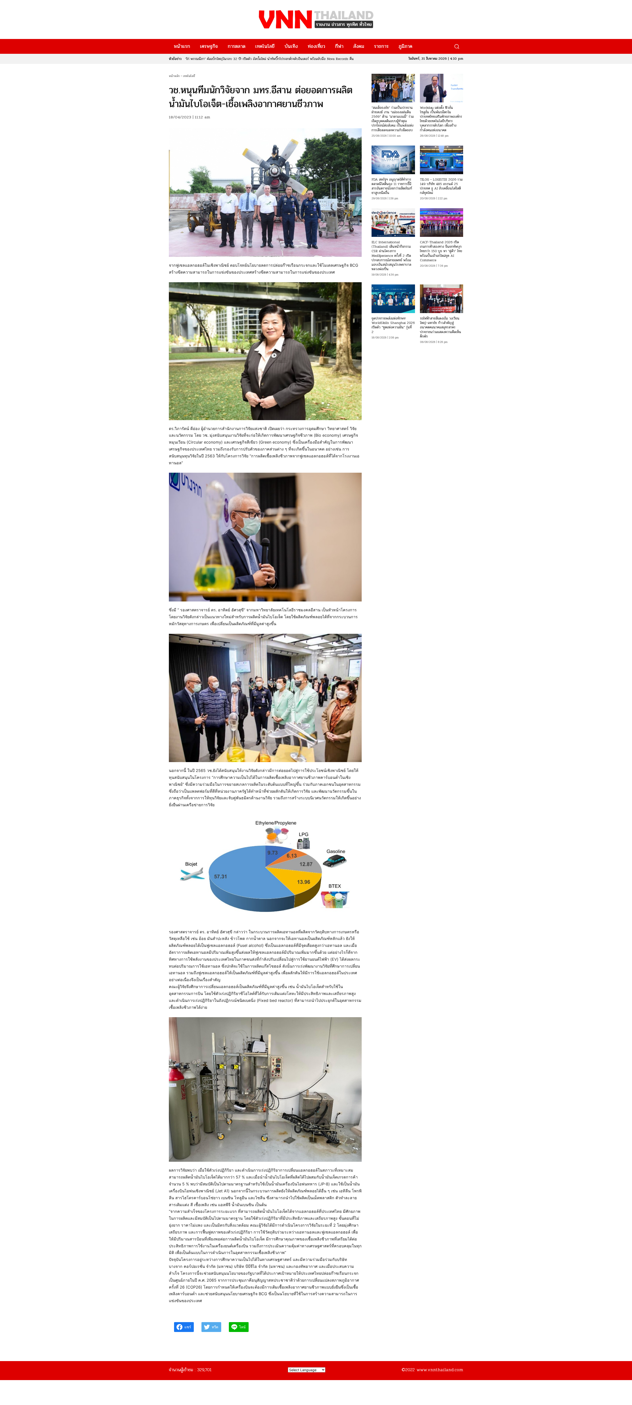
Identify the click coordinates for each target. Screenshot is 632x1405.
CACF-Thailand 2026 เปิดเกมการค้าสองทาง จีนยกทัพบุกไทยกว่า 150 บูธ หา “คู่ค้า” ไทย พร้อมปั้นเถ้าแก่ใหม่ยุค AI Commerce (441, 251)
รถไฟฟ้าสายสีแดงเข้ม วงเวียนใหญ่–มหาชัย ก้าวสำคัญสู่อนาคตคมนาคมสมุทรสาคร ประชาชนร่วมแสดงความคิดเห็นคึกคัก (440, 327)
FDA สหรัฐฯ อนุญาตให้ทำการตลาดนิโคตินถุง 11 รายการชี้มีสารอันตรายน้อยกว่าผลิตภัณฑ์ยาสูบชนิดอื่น (254, 58)
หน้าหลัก (174, 76)
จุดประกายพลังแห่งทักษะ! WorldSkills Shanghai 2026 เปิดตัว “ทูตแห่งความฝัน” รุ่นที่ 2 (393, 325)
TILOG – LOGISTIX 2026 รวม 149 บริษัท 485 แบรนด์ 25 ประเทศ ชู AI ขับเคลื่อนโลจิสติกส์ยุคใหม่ (441, 186)
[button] (456, 46)
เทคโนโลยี (189, 76)
